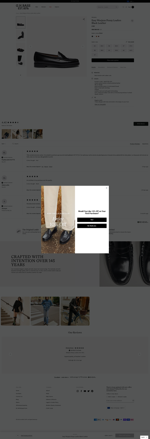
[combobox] (144, 437)
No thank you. (92, 226)
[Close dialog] (106, 187)
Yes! (92, 220)
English (143, 437)
